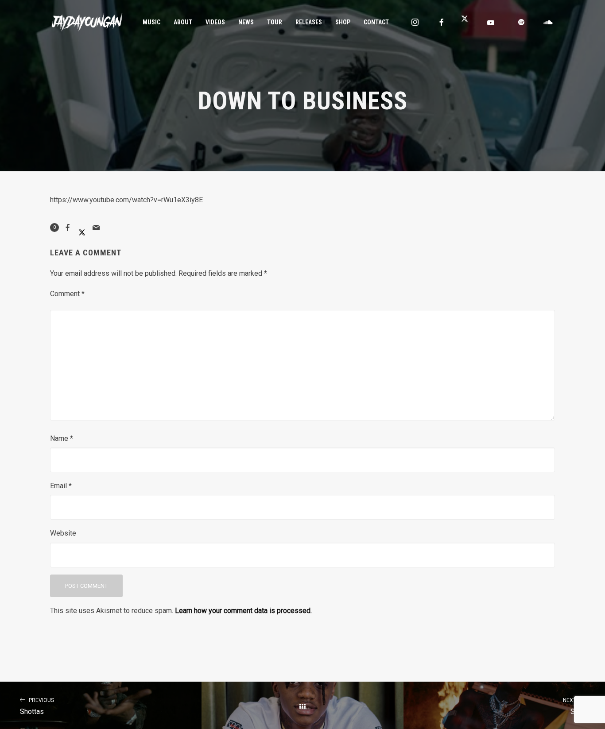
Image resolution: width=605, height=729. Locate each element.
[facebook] (441, 22)
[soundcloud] (548, 22)
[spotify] (521, 22)
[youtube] (491, 22)
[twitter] (468, 22)
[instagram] (415, 22)
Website (63, 533)
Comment (67, 293)
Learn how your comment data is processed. (243, 610)
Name (61, 438)
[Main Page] (302, 706)
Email (61, 486)
